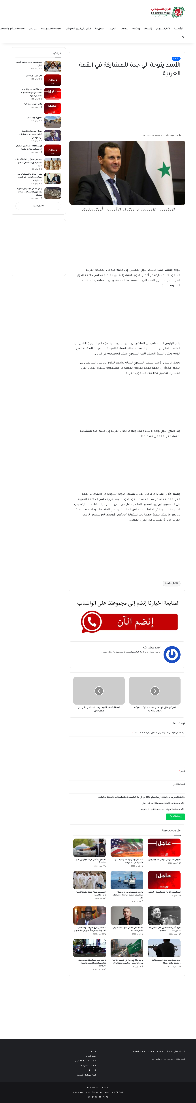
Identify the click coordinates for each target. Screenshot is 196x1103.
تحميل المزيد (38, 206)
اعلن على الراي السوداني (78, 29)
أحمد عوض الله (172, 136)
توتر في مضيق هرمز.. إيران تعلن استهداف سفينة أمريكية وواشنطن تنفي (128, 895)
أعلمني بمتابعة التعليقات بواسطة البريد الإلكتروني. (162, 804)
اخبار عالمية (171, 583)
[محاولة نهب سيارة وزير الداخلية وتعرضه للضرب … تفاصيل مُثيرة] (52, 93)
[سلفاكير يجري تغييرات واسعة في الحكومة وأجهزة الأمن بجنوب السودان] (89, 915)
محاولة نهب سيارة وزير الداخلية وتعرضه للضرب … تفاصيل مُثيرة (31, 93)
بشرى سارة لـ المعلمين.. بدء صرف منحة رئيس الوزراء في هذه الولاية (30, 177)
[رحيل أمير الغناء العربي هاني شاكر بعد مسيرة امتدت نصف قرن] (164, 915)
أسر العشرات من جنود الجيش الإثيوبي (164, 892)
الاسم (182, 771)
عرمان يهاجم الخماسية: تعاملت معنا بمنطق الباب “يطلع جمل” (30, 134)
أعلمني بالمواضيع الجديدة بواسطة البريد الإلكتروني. (162, 810)
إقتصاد (148, 29)
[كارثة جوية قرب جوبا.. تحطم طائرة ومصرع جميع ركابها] (164, 948)
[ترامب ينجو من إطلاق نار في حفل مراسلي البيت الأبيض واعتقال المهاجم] (89, 948)
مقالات (124, 29)
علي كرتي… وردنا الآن (34, 76)
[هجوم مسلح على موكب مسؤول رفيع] (164, 848)
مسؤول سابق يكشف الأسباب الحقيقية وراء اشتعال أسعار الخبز (28, 163)
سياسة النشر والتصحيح (85, 1061)
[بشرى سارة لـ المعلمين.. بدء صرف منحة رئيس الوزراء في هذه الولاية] (52, 178)
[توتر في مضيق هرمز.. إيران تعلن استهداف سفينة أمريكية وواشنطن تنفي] (127, 880)
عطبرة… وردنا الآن (34, 118)
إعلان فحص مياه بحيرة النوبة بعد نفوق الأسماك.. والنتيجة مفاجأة (29, 192)
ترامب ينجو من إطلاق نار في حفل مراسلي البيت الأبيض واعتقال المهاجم (92, 963)
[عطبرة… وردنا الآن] (52, 122)
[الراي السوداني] (168, 12)
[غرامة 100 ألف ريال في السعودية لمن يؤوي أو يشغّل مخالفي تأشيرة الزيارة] (127, 948)
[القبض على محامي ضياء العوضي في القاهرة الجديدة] (127, 915)
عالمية (176, 59)
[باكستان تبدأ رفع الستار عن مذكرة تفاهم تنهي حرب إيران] (127, 848)
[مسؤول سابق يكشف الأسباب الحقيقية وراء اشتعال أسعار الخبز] (52, 164)
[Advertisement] (158, 105)
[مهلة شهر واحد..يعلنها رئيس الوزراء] (52, 66)
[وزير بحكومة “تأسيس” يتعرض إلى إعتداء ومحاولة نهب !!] (52, 150)
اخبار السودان (163, 29)
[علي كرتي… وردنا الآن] (52, 80)
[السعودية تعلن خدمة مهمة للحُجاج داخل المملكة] (89, 880)
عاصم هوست (79, 1093)
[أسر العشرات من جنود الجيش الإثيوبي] (164, 880)
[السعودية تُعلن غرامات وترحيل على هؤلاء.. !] (89, 848)
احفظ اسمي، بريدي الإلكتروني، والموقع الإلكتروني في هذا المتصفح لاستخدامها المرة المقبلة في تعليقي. (140, 797)
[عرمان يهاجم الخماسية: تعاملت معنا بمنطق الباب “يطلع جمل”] (52, 135)
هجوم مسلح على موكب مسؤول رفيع (164, 860)
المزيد (113, 29)
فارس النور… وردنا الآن (33, 104)
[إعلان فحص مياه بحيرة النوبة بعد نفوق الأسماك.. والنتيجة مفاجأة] (52, 193)
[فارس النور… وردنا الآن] (52, 108)
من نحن (33, 29)
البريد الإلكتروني (178, 784)
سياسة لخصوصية (51, 29)
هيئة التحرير (91, 1056)
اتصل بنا (99, 29)
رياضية (136, 29)
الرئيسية (178, 29)
